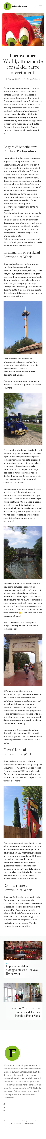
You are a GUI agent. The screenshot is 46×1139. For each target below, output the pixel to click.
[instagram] (4, 1104)
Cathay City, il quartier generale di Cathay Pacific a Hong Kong (26, 1012)
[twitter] (4, 1107)
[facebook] (4, 1110)
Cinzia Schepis (33, 79)
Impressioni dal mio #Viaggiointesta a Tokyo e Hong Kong (22, 970)
